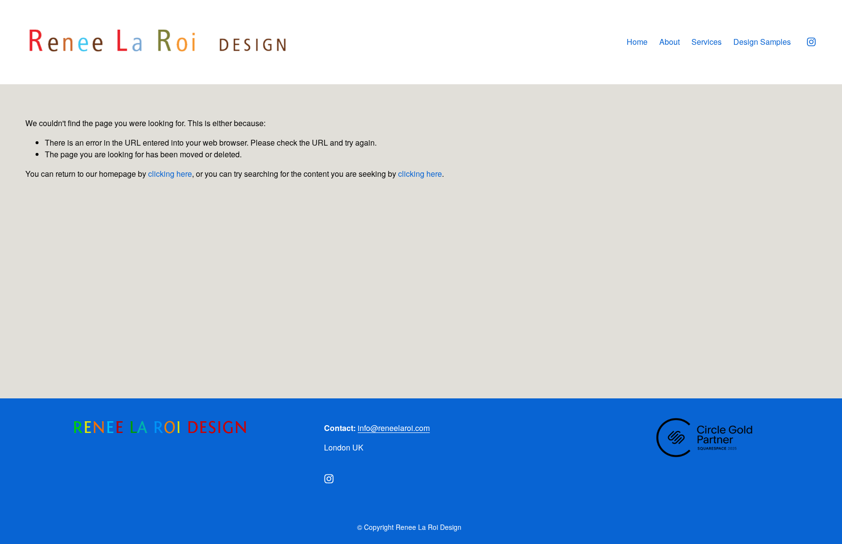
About (669, 41)
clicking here (170, 173)
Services (706, 41)
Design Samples (762, 41)
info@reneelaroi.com (394, 427)
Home (637, 41)
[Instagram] (811, 42)
